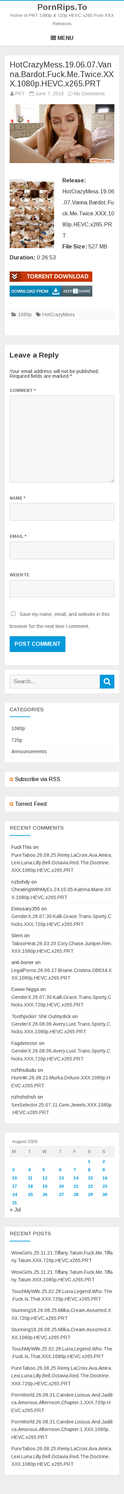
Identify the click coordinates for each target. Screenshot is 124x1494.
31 (14, 1202)
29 (90, 1194)
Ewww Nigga (25, 989)
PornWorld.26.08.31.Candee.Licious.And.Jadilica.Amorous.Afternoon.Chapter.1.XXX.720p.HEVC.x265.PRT (62, 1402)
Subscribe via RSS (37, 779)
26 (44, 1194)
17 (14, 1186)
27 (61, 1194)
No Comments (89, 93)
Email (18, 536)
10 (14, 1178)
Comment (22, 390)
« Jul (15, 1210)
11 (30, 1178)
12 (44, 1178)
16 (104, 1178)
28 (75, 1194)
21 (75, 1186)
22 (90, 1186)
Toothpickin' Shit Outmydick (41, 1016)
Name (17, 498)
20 (61, 1186)
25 (30, 1194)
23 (104, 1186)
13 (61, 1178)
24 (14, 1194)
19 (44, 1186)
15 (90, 1178)
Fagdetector (24, 1043)
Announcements (29, 751)
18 (30, 1186)
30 (104, 1194)
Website (19, 575)
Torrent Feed (30, 804)
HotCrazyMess (58, 314)
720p (16, 740)
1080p (25, 314)
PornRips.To (62, 7)
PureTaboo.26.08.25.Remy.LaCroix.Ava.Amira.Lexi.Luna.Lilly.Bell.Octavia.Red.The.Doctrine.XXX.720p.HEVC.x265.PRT (61, 1375)
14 (75, 1178)
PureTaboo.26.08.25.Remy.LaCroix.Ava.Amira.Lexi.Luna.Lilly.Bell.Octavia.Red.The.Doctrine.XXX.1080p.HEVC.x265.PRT (61, 862)
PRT (20, 93)
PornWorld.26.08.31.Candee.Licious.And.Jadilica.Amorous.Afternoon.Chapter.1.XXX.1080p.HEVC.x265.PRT (62, 1429)
